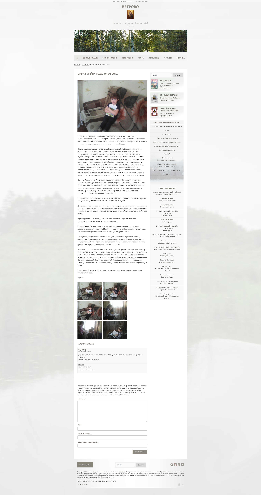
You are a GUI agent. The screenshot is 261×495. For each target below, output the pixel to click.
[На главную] (130, 1)
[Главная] (77, 58)
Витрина (180, 58)
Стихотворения (109, 58)
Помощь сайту (85, 465)
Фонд (94, 472)
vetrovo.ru (122, 472)
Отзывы (168, 58)
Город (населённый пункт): (88, 442)
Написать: (81, 399)
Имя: (79, 425)
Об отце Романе (90, 58)
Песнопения (127, 58)
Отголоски (154, 58)
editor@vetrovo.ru (82, 484)
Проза (141, 58)
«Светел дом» (135, 180)
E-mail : (84, 433)
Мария (81, 365)
